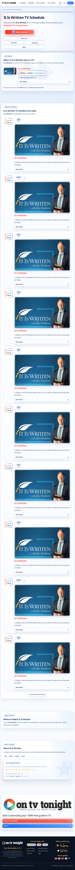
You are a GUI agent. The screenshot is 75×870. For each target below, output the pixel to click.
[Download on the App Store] (62, 850)
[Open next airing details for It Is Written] (10, 71)
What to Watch (31, 851)
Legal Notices (70, 865)
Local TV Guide (10, 9)
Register (18, 776)
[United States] (55, 858)
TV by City (29, 853)
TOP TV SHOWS (51, 3)
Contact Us (31, 845)
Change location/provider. (36, 87)
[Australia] (69, 858)
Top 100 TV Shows (43, 851)
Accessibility (55, 865)
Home (4, 9)
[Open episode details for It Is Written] (42, 140)
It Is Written (24, 68)
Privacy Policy (62, 865)
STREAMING (31, 3)
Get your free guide (10, 821)
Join (64, 3)
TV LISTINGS (22, 3)
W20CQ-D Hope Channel (27, 77)
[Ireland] (66, 858)
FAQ (39, 845)
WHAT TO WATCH (40, 3)
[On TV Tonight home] (37, 804)
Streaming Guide (42, 848)
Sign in (70, 3)
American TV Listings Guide (16, 25)
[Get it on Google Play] (63, 845)
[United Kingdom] (62, 858)
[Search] (60, 2)
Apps (39, 853)
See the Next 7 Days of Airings (37, 694)
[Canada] (59, 858)
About (45, 845)
